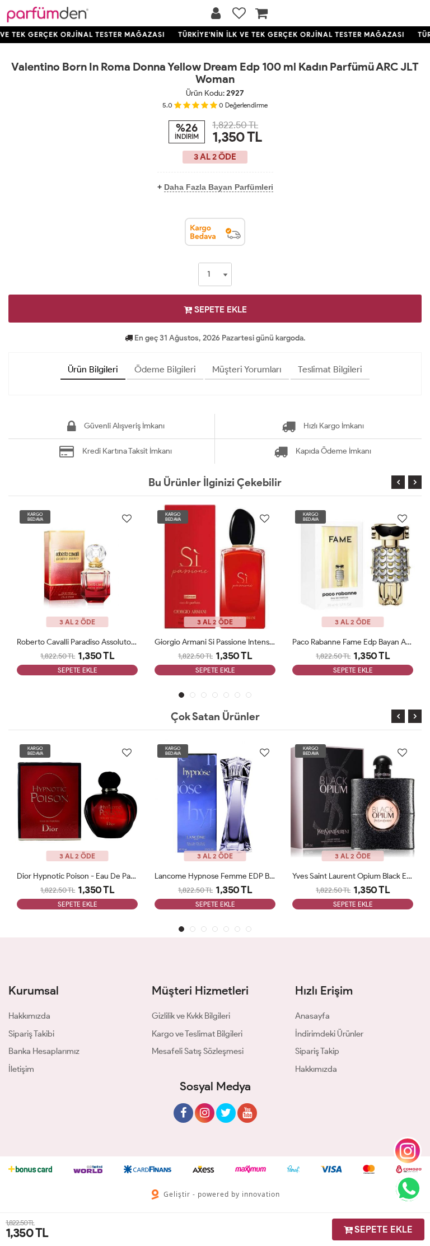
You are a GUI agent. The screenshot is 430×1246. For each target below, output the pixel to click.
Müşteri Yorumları (247, 369)
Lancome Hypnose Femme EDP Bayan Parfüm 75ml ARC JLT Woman (215, 876)
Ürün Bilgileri (93, 369)
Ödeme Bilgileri (165, 369)
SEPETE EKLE (219, 309)
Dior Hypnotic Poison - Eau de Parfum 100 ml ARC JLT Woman (77, 876)
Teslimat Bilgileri (330, 369)
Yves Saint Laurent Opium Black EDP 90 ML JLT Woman (352, 876)
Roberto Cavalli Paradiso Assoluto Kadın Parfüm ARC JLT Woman (77, 642)
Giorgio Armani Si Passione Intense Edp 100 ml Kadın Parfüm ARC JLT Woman (215, 642)
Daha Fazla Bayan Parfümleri (218, 187)
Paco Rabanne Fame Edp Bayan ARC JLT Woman (352, 642)
